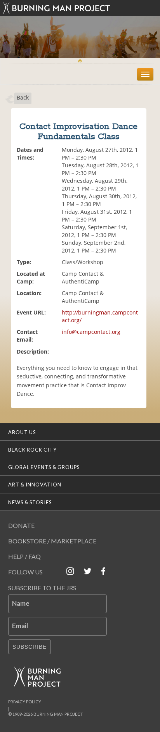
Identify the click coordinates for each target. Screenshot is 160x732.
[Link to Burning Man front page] (80, 8)
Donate (21, 525)
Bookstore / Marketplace (52, 541)
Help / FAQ (24, 556)
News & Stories (30, 502)
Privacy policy (24, 701)
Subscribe (29, 647)
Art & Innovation (34, 484)
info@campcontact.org (91, 331)
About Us (22, 432)
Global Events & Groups (44, 467)
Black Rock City (32, 450)
